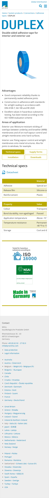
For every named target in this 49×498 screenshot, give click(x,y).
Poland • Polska (11, 453)
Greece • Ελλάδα (11, 410)
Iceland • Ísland (11, 416)
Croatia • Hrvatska (12, 380)
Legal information (12, 353)
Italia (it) (13, 423)
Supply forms (36, 152)
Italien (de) (22, 423)
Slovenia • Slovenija (13, 470)
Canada (8, 373)
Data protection (11, 350)
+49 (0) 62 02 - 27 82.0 (17, 343)
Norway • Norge (11, 447)
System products (16, 13)
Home (4, 13)
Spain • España (11, 477)
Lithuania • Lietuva (12, 433)
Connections (29, 13)
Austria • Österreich (13, 363)
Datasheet (11, 172)
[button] (40, 7)
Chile (7, 376)
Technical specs (13, 152)
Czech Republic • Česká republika (19, 383)
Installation (13, 157)
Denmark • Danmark (13, 386)
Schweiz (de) (21, 463)
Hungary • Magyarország (15, 413)
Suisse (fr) (32, 463)
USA (6, 487)
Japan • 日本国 (10, 427)
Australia (8, 359)
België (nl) (18, 366)
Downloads (36, 157)
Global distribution (39, 2)
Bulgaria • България (13, 370)
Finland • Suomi (11, 393)
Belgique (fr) (28, 366)
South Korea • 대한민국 (14, 473)
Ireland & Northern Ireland (16, 420)
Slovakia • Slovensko (13, 467)
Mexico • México (11, 437)
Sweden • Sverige (12, 480)
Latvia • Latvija (10, 430)
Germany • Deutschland (14, 400)
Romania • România (13, 460)
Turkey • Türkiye (11, 484)
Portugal (8, 457)
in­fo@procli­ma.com (10, 346)
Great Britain (10, 406)
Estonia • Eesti (10, 390)
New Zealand (10, 443)
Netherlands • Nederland (15, 440)
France (7, 397)
